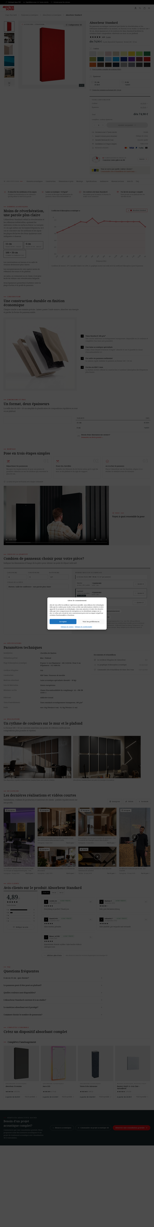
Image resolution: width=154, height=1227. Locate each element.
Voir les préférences (91, 621)
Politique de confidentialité (83, 627)
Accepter (63, 621)
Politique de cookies (67, 627)
